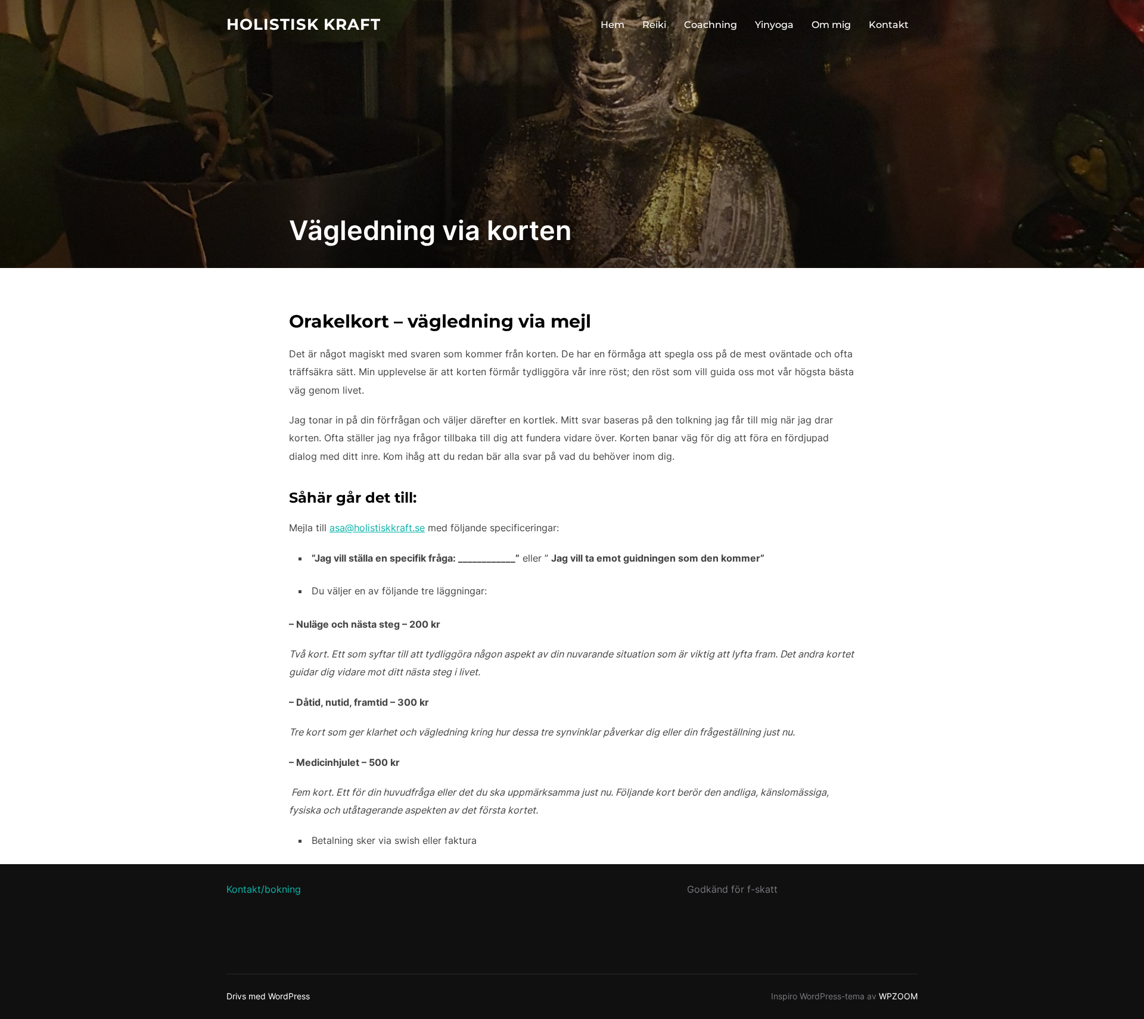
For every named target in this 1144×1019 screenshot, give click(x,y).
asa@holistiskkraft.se (377, 528)
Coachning (710, 24)
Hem (612, 24)
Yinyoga (774, 24)
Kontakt (889, 24)
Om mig (831, 24)
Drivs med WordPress (268, 996)
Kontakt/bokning (263, 889)
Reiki (654, 24)
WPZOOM (898, 996)
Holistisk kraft (303, 24)
